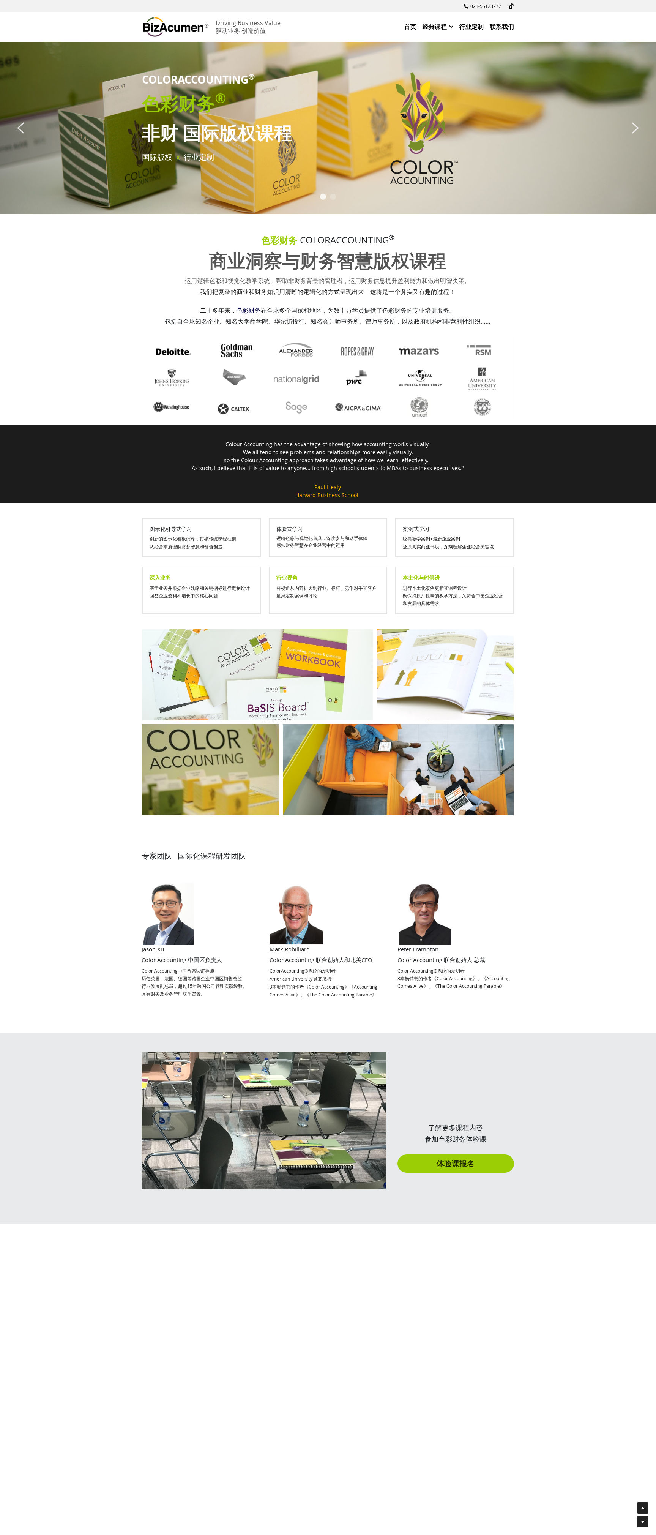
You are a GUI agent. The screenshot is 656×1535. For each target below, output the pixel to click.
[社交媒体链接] (511, 6)
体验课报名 (456, 1163)
